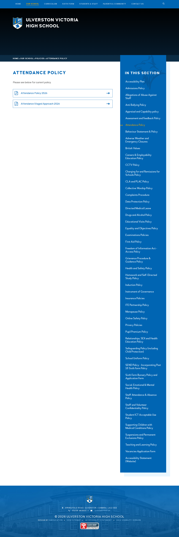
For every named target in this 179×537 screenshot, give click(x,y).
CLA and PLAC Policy (137, 181)
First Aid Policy (133, 241)
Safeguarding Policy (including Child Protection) (141, 350)
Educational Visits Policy (138, 221)
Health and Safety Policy (138, 268)
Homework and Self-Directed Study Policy (141, 276)
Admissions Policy (135, 88)
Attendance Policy (56, 59)
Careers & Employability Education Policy (138, 156)
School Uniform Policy (137, 358)
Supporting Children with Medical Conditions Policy (139, 426)
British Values (132, 148)
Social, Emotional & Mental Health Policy (139, 386)
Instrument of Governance (139, 291)
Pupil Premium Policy (136, 331)
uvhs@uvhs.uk (102, 511)
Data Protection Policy (137, 201)
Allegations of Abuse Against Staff (141, 96)
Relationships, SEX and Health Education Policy (141, 340)
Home (15, 59)
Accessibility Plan (134, 81)
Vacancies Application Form (140, 451)
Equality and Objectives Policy (141, 228)
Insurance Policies (135, 298)
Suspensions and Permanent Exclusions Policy (140, 436)
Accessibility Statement (98, 520)
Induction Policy (133, 285)
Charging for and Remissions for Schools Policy (142, 173)
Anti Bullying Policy (135, 105)
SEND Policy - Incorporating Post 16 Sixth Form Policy (143, 366)
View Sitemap (74, 520)
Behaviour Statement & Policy (141, 131)
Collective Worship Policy (139, 188)
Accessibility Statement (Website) (138, 459)
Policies (39, 59)
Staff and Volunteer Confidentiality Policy (136, 406)
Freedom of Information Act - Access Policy (141, 250)
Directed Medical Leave (138, 208)
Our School (26, 59)
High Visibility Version (128, 520)
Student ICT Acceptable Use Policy (140, 416)
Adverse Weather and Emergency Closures (137, 140)
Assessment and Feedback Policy (142, 118)
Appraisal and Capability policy (142, 111)
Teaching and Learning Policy (141, 444)
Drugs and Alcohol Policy (138, 215)
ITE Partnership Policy (137, 305)
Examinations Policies (137, 235)
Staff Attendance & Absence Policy (141, 396)
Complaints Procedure (137, 195)
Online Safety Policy (136, 318)
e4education (56, 520)
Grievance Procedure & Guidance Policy (138, 260)
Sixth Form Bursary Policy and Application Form (141, 376)
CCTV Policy (132, 165)
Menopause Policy (135, 311)
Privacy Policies (133, 325)
